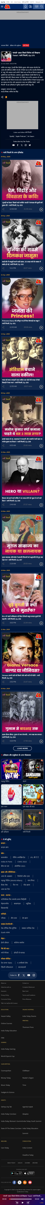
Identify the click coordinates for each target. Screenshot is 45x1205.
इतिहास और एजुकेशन (15, 45)
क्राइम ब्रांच (4, 847)
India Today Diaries (29, 1016)
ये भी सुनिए (7, 839)
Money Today (6, 1078)
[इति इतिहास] (11, 820)
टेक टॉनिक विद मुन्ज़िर (8, 928)
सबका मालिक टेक (28, 928)
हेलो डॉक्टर (5, 942)
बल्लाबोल (4, 857)
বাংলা (12, 2)
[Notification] (25, 7)
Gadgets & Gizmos (7, 1092)
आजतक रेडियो (4, 45)
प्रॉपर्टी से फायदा (19, 952)
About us (3, 983)
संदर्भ (24, 781)
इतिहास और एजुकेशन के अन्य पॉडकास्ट (17, 755)
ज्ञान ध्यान (4, 806)
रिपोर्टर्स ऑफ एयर (23, 876)
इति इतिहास (5, 832)
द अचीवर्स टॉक (22, 962)
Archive (35, 1163)
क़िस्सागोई (4, 908)
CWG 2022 (22, 861)
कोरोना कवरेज (19, 942)
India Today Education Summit (30, 1130)
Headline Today (27, 1155)
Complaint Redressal (28, 987)
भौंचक (3, 918)
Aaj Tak (3, 2)
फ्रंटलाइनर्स (22, 967)
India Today (17, 2)
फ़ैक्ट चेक (4, 885)
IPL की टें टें (34, 857)
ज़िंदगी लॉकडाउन (7, 967)
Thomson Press (28, 1027)
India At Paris (6, 861)
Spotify (12, 136)
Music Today (5, 1085)
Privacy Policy (5, 995)
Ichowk (27, 1163)
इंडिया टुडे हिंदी (25, 2)
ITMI (2, 1038)
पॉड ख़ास (26, 885)
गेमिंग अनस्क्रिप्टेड (19, 857)
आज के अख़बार (6, 876)
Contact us (25, 983)
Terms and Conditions (28, 995)
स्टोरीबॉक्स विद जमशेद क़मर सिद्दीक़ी (13, 899)
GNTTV (32, 2)
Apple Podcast (21, 136)
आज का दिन (5, 889)
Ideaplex (25, 1114)
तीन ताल (14, 918)
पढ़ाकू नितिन (5, 781)
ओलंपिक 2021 (19, 866)
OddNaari (26, 1071)
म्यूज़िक (28, 903)
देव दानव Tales (6, 962)
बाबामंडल (17, 903)
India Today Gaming (8, 1049)
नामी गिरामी (26, 45)
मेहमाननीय (5, 903)
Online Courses (6, 1023)
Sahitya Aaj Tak (6, 1107)
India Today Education (9, 1031)
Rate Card (25, 991)
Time (24, 1085)
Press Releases (26, 999)
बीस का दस (5, 866)
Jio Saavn (30, 136)
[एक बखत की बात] (33, 794)
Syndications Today (22, 1192)
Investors (3, 991)
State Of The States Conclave (11, 1128)
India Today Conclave (8, 1114)
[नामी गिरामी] (33, 820)
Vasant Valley (6, 1016)
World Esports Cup (7, 1056)
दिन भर (15, 885)
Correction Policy (6, 999)
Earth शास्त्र (5, 932)
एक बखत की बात (29, 806)
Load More (22, 748)
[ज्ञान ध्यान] (11, 794)
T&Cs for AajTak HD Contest (9, 1003)
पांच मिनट (31, 880)
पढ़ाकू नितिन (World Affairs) (11, 880)
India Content (27, 1148)
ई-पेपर (8, 2)
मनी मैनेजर (5, 952)
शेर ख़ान (25, 918)
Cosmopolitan (6, 1071)
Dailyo (20, 1163)
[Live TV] (36, 7)
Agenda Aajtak (27, 1107)
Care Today (5, 1148)
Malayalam (38, 2)
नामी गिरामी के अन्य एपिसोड (13, 152)
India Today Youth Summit (31, 1121)
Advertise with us (6, 987)
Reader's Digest (27, 1078)
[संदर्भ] (33, 769)
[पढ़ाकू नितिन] (11, 769)
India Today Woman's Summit (11, 1121)
